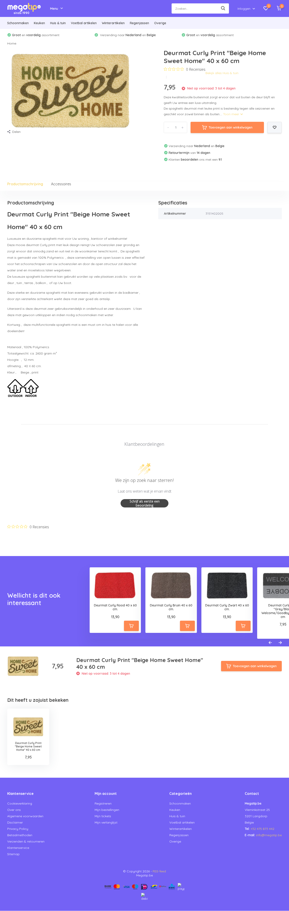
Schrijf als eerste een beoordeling (145, 503)
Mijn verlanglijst (106, 822)
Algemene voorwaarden (25, 816)
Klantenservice (18, 848)
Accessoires (61, 184)
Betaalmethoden (19, 835)
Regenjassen (139, 23)
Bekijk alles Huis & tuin (221, 73)
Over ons (14, 810)
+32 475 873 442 (262, 829)
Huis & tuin (58, 23)
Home (11, 43)
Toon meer (231, 114)
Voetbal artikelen (84, 23)
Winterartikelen (113, 23)
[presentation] (270, 643)
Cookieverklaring (19, 803)
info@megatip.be (269, 835)
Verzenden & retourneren (25, 841)
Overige (160, 23)
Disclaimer (15, 822)
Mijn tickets (103, 816)
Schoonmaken (18, 23)
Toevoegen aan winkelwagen (230, 127)
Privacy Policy (17, 829)
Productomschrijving (25, 184)
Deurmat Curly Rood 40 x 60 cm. (115, 607)
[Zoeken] (223, 8)
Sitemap (13, 854)
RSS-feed (159, 871)
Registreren (103, 803)
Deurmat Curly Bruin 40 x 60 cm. (171, 607)
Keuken (39, 23)
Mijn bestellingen (107, 810)
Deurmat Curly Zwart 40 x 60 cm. (227, 607)
